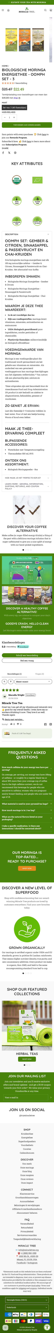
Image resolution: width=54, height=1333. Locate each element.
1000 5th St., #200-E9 (28, 1256)
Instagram (32, 1262)
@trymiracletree (27, 1115)
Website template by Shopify (27, 1330)
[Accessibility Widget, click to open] (47, 1327)
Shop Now (27, 1059)
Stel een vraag (27, 660)
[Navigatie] (3, 10)
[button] (8, 83)
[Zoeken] (45, 10)
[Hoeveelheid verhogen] (14, 117)
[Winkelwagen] (51, 10)
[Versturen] (51, 1097)
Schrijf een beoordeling (27, 655)
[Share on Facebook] (3, 153)
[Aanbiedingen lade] (8, 10)
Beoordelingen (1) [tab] (14, 674)
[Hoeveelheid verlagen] (5, 117)
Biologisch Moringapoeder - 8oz (23, 469)
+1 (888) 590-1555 (28, 1253)
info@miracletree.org (28, 1250)
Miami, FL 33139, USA (27, 1259)
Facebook (21, 1262)
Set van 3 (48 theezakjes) (14, 107)
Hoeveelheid (8, 112)
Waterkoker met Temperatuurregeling (26, 449)
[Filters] (10, 681)
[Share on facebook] (45, 724)
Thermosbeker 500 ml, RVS (20, 453)
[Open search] (4, 681)
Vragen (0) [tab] (39, 674)
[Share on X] (9, 153)
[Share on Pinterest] (15, 153)
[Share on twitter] (50, 724)
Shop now (27, 868)
